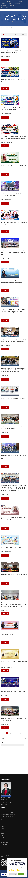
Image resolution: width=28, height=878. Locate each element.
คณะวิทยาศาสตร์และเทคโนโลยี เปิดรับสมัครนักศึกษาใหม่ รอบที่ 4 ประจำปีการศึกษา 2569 (13, 194)
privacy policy (19, 869)
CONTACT (3, 3)
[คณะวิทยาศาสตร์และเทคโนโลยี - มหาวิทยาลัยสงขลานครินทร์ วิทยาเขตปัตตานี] (2, 10)
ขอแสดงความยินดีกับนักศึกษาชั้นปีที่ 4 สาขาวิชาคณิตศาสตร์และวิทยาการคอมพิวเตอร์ (11, 51)
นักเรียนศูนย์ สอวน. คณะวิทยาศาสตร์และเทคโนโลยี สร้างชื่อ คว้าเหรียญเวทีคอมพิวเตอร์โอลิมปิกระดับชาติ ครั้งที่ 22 (14, 223)
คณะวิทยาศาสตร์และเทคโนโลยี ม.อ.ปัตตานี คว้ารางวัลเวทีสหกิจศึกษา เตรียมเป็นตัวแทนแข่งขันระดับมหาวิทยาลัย (13, 340)
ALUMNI (20, 1)
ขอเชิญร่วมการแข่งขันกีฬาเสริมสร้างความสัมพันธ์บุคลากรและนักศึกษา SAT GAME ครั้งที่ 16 (13, 108)
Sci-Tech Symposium (5, 7)
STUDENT (9, 1)
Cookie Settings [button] (13, 874)
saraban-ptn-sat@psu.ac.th (9, 818)
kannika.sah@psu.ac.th (6, 802)
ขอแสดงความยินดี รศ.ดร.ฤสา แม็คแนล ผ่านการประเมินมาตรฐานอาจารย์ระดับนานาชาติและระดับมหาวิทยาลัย (13, 282)
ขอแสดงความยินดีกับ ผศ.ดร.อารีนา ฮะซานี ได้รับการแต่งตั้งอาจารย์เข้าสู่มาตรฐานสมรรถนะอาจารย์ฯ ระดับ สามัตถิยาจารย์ (14, 519)
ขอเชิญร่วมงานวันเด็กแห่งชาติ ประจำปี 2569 (11, 547)
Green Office (12, 5)
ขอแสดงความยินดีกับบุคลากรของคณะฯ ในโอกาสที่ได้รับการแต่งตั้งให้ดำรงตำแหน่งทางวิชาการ (13, 399)
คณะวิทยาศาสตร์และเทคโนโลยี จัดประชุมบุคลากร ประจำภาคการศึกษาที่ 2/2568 (14, 575)
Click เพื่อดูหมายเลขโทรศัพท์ (6, 820)
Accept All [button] (21, 874)
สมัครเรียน (9, 3)
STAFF (15, 1)
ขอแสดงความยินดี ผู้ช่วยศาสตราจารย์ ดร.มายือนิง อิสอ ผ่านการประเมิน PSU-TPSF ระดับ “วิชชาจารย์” (13, 166)
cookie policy (12, 869)
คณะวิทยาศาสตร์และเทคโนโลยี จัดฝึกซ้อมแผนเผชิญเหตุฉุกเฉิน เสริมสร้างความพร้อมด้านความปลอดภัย (13, 80)
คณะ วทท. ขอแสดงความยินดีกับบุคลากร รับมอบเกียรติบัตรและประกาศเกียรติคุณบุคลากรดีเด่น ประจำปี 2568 (13, 690)
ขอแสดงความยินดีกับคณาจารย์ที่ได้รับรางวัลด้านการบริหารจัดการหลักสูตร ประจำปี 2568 (14, 634)
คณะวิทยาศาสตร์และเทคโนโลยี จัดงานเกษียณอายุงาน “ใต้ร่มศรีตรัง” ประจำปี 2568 (13, 719)
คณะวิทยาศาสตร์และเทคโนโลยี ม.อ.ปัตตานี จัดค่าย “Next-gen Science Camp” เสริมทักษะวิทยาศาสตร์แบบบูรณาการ (14, 252)
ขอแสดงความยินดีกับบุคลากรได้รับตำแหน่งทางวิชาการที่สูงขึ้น (14, 662)
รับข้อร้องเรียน (4, 804)
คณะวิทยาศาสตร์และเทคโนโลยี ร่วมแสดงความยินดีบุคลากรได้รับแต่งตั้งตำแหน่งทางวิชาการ (14, 427)
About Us (8, 27)
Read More (5, 60)
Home (2, 27)
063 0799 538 (4, 799)
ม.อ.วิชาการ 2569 (17, 3)
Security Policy (12, 870)
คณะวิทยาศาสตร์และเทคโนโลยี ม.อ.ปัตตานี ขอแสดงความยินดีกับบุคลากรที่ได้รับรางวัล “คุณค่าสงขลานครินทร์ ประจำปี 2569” (14, 457)
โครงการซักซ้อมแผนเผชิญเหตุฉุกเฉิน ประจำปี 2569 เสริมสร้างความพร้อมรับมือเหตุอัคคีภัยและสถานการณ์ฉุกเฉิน (13, 137)
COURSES (3, 1)
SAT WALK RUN (4, 5)
